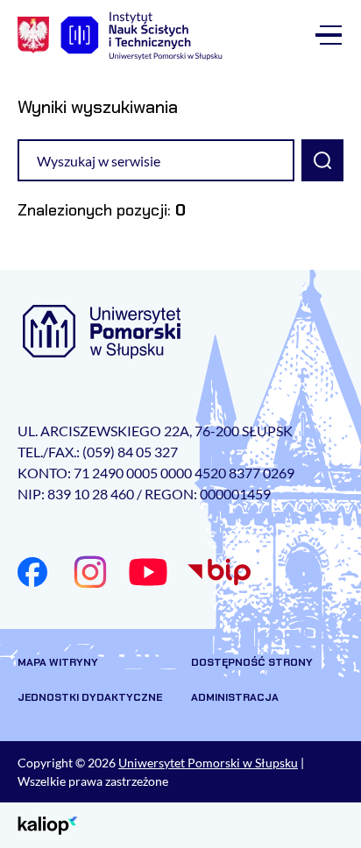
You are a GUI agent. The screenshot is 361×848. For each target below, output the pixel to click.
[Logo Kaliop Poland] (48, 823)
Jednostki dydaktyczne (90, 697)
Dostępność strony (252, 662)
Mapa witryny (58, 662)
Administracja (235, 697)
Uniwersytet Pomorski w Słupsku (208, 762)
